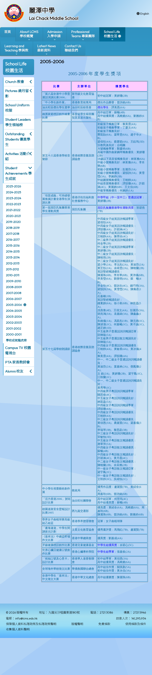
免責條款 (104, 624)
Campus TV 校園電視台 (18, 350)
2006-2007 (14, 299)
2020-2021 (13, 216)
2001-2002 (13, 328)
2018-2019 (13, 228)
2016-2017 (12, 239)
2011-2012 (12, 269)
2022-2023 (13, 204)
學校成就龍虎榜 (16, 340)
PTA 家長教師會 (17, 362)
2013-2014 (13, 257)
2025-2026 (13, 186)
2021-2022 (13, 210)
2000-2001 (14, 334)
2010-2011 (12, 275)
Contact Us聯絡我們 (73, 48)
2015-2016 (13, 245)
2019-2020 (13, 222)
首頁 (7, 32)
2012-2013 (12, 263)
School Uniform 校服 (17, 108)
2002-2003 (14, 322)
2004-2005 (14, 311)
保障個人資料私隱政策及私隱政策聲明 (31, 624)
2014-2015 (13, 251)
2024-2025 (13, 192)
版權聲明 (77, 624)
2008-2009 (14, 287)
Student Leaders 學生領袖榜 (18, 122)
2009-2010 (13, 281)
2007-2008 (13, 293)
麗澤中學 (42, 10)
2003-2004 (14, 316)
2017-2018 (12, 233)
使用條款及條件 (135, 624)
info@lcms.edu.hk (26, 618)
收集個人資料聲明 (18, 629)
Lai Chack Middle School (53, 18)
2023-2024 (13, 198)
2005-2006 (14, 305)
